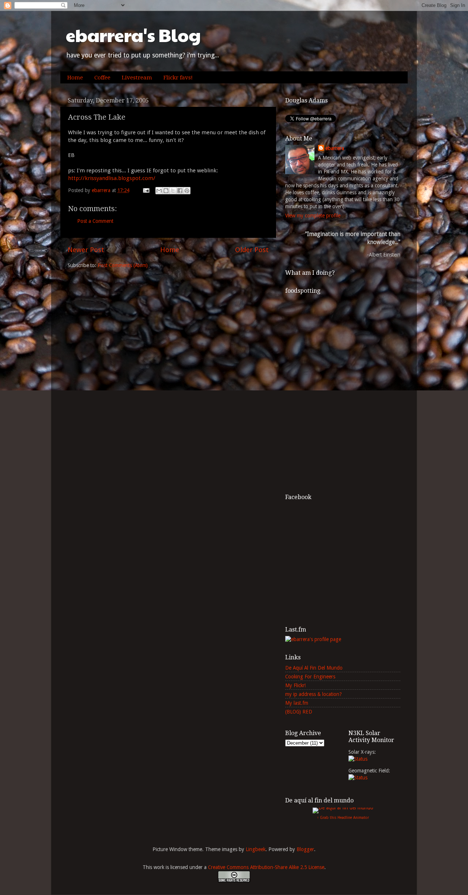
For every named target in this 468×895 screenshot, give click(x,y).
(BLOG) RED (298, 712)
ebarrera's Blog (133, 35)
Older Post (252, 250)
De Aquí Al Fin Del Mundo (314, 668)
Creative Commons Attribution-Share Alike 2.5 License (266, 867)
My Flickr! (295, 685)
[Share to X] (173, 190)
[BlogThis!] (166, 190)
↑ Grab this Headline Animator (343, 818)
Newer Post (86, 250)
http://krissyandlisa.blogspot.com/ (111, 178)
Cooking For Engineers (310, 676)
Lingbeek (255, 849)
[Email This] (159, 190)
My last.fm (296, 703)
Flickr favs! (178, 77)
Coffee (102, 77)
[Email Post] (145, 190)
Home (75, 77)
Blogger (305, 849)
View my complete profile (312, 215)
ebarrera (334, 148)
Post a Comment (95, 221)
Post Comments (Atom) (123, 265)
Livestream (137, 77)
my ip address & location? (313, 694)
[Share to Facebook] (180, 190)
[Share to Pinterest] (186, 190)
